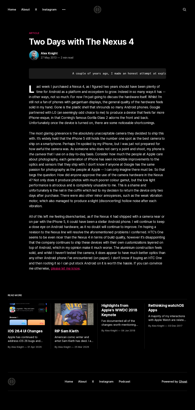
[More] (64, 9)
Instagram (49, 9)
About (25, 9)
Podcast (124, 381)
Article (34, 33)
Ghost (183, 381)
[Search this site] (184, 9)
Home (12, 9)
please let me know (65, 268)
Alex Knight (49, 53)
